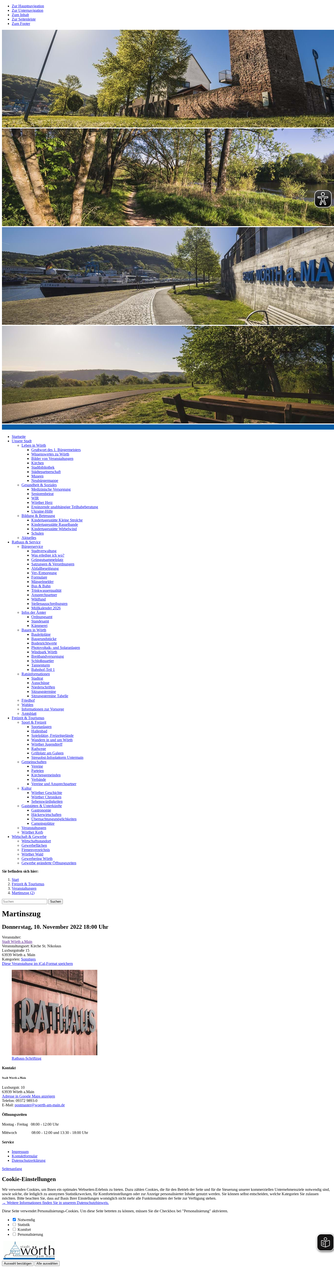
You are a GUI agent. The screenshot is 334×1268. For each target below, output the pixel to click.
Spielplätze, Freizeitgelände (52, 735)
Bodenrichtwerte (44, 643)
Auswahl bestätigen (18, 1263)
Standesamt (40, 621)
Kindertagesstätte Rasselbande (54, 524)
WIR (35, 498)
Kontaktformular (24, 1156)
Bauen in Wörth (34, 630)
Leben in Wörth (34, 445)
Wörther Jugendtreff (46, 744)
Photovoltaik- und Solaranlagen (55, 647)
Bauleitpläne (41, 634)
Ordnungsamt (41, 617)
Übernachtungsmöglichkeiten (54, 819)
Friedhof (28, 700)
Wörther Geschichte (46, 793)
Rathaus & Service (26, 542)
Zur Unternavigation (27, 10)
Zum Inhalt (20, 15)
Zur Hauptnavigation (28, 6)
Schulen (37, 533)
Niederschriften (43, 687)
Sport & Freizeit (34, 722)
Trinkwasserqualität (46, 590)
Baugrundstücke (43, 639)
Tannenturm (40, 665)
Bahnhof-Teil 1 (43, 669)
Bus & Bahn (41, 586)
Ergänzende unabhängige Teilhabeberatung (64, 507)
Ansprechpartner (44, 595)
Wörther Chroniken (46, 797)
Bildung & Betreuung (38, 516)
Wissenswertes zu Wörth (50, 454)
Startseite (19, 436)
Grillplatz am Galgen (47, 753)
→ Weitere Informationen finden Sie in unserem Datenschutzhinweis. (55, 1203)
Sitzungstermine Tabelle (49, 696)
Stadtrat (37, 678)
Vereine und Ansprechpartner (53, 784)
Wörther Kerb (32, 832)
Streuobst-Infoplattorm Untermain (57, 757)
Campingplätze (43, 823)
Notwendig (26, 1220)
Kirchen (37, 463)
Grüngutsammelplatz (47, 560)
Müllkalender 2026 (46, 608)
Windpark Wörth (44, 652)
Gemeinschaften (34, 762)
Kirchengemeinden (46, 775)
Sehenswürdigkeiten (47, 801)
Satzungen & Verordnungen (52, 564)
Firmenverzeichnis (36, 850)
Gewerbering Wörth (37, 858)
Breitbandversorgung (47, 656)
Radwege (38, 749)
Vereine (37, 766)
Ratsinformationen (36, 674)
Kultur (27, 788)
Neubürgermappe (44, 480)
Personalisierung (30, 1234)
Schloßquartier (42, 661)
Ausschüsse (40, 683)
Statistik (24, 1225)
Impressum (20, 1152)
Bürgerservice (32, 546)
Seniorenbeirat (42, 494)
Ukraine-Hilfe (42, 511)
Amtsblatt (29, 713)
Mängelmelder (42, 582)
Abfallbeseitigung (45, 568)
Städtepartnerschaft (46, 472)
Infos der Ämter (34, 612)
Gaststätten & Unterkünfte (42, 806)
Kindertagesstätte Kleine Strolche (57, 520)
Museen (37, 476)
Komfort (24, 1229)
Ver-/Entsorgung (44, 573)
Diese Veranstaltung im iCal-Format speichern (37, 964)
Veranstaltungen (34, 828)
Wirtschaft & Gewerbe (29, 837)
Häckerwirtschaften (46, 815)
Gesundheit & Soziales (39, 485)
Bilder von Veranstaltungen (52, 458)
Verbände (38, 779)
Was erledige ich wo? (47, 555)
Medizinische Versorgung (51, 489)
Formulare (39, 577)
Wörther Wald (32, 854)
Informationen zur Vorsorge (43, 709)
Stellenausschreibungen (49, 604)
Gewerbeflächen (34, 845)
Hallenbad (39, 731)
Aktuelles (29, 538)
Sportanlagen (41, 727)
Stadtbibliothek (43, 467)
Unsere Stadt (22, 441)
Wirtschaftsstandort (36, 841)
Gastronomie (41, 810)
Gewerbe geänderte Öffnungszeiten (49, 863)
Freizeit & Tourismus (28, 718)
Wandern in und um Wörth (52, 740)
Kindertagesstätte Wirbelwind (54, 529)
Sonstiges (28, 959)
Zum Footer (21, 23)
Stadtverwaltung (43, 551)
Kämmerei (39, 625)
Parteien (37, 771)
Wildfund (38, 599)
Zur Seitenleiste (24, 19)
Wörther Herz (42, 502)
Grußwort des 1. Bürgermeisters (56, 450)
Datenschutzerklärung (28, 1160)
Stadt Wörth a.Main (17, 942)
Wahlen (27, 705)
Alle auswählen (47, 1263)
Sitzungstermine (43, 691)
